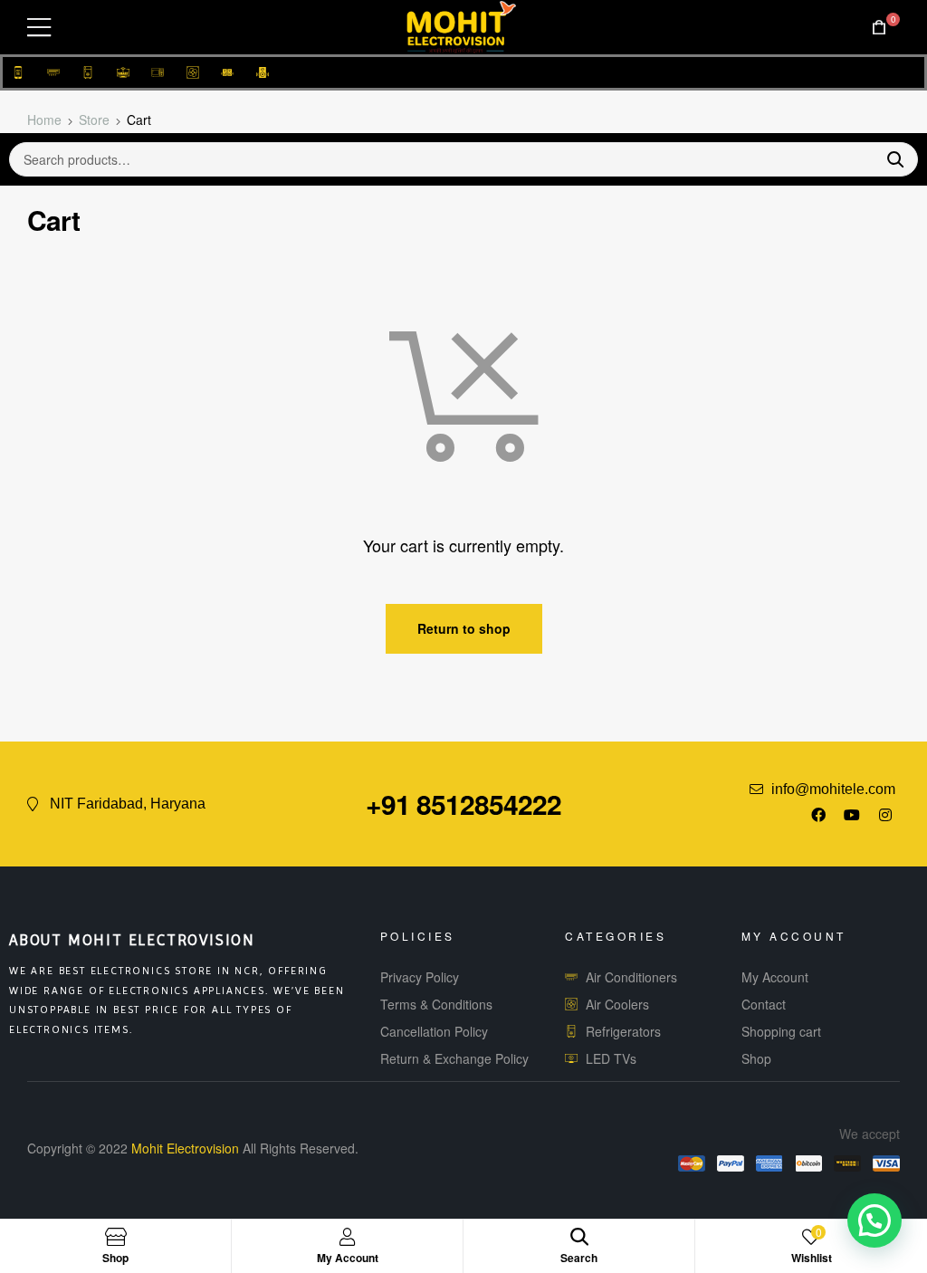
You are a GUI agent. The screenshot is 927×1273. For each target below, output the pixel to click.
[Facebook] (818, 814)
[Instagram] (885, 814)
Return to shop (464, 628)
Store (94, 119)
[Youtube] (851, 814)
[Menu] (39, 27)
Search (888, 159)
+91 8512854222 (463, 803)
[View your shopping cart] (879, 27)
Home (44, 119)
